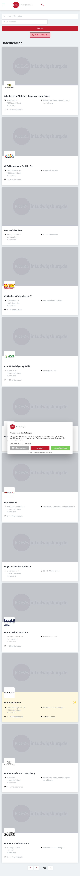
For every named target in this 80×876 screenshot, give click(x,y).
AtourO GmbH (10, 502)
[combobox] (40, 16)
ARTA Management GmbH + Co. (18, 166)
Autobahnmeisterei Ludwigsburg (19, 773)
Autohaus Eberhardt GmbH (16, 843)
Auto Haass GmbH (12, 702)
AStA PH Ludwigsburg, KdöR (17, 366)
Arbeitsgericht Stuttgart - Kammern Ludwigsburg (27, 96)
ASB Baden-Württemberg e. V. (18, 296)
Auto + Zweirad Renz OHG (16, 632)
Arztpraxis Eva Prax (13, 230)
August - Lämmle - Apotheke (17, 566)
